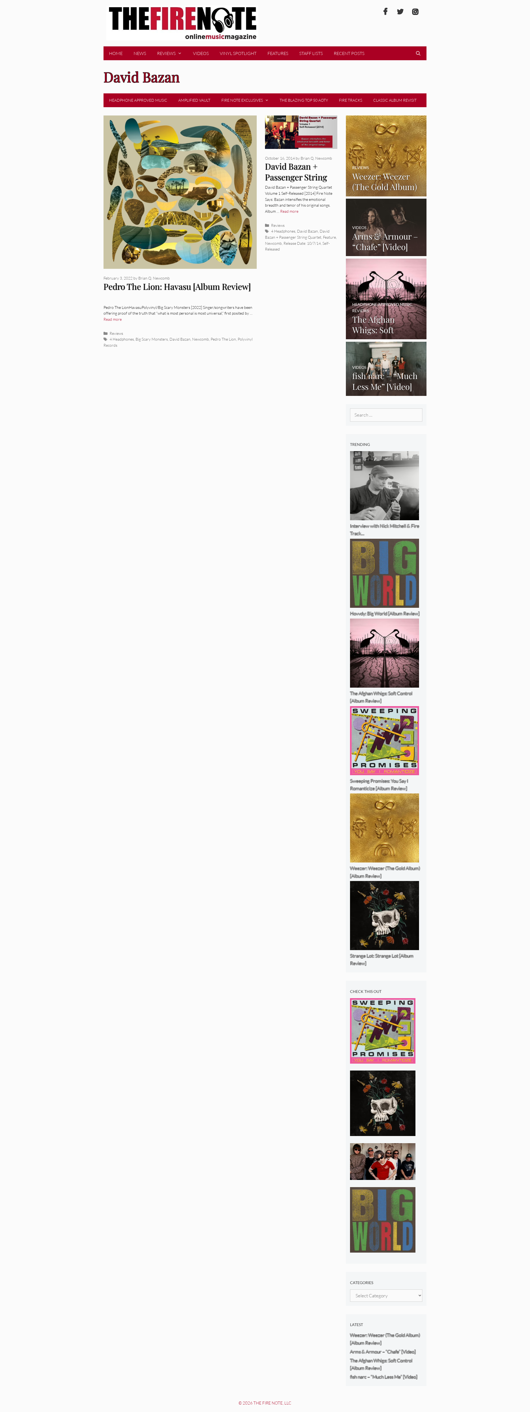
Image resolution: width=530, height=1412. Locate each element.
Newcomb (200, 339)
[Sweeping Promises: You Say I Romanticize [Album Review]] (382, 1060)
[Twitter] (400, 12)
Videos (201, 53)
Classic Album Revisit (395, 100)
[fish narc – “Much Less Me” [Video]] (386, 392)
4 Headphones (122, 339)
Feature (329, 237)
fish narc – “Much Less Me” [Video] (383, 1377)
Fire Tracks (350, 100)
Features (277, 53)
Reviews (166, 53)
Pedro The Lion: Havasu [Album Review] (177, 286)
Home (116, 53)
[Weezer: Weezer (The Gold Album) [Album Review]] (386, 192)
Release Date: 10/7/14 (302, 243)
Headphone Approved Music (138, 100)
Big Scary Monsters (152, 339)
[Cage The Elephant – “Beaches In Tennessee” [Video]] (382, 1176)
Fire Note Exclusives (242, 100)
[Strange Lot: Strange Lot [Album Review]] (382, 1132)
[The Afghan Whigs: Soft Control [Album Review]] (386, 335)
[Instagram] (415, 12)
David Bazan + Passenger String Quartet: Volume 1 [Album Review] (297, 182)
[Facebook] (385, 12)
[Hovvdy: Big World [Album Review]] (382, 1248)
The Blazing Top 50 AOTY (304, 100)
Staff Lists (311, 53)
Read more (113, 319)
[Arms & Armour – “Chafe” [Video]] (386, 252)
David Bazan (179, 339)
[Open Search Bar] (418, 53)
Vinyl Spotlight (238, 53)
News (140, 53)
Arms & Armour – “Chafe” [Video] (383, 1352)
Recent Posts (349, 53)
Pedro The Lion (223, 339)
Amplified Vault (194, 100)
